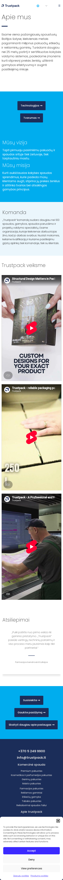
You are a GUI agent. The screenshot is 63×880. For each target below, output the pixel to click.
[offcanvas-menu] (58, 5)
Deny (31, 859)
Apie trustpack (31, 812)
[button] (58, 820)
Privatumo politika (39, 875)
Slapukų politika (21, 875)
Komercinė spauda (31, 765)
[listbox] (47, 5)
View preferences (31, 868)
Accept (31, 850)
